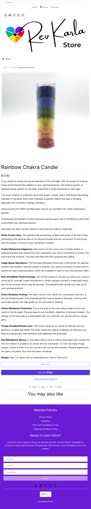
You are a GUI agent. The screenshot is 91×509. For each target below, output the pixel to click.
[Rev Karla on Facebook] (5, 15)
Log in (34, 7)
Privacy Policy (45, 417)
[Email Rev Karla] (22, 15)
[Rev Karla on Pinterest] (14, 15)
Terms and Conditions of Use (45, 425)
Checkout (55, 7)
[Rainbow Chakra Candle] (45, 116)
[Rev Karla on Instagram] (18, 15)
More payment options (45, 379)
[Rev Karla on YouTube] (9, 15)
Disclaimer (45, 421)
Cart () (45, 7)
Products (13, 67)
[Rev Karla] (45, 36)
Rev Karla (49, 501)
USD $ (44, 494)
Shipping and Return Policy (45, 429)
